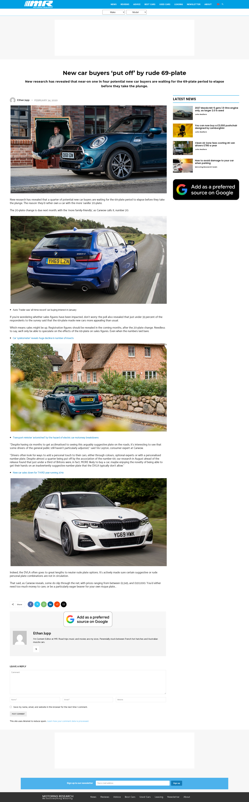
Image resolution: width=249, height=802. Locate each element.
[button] (222, 4)
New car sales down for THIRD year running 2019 (38, 473)
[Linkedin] (50, 604)
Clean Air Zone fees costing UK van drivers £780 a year (215, 144)
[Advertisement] (124, 38)
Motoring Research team (206, 167)
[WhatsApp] (44, 604)
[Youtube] (218, 4)
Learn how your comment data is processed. (68, 721)
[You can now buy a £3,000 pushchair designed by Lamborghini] (183, 131)
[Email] (64, 604)
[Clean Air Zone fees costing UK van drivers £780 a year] (183, 148)
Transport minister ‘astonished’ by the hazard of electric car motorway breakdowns (56, 438)
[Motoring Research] (49, 4)
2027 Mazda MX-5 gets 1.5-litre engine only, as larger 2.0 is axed (216, 109)
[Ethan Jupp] (13, 100)
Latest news (184, 99)
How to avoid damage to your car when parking (214, 162)
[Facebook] (30, 604)
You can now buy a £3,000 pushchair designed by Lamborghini (216, 127)
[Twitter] (37, 604)
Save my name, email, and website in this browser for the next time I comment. (50, 707)
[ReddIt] (57, 604)
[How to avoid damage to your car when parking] (183, 166)
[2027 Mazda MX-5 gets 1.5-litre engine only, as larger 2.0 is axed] (183, 113)
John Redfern (201, 114)
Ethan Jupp (23, 100)
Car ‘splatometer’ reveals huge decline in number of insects (43, 338)
